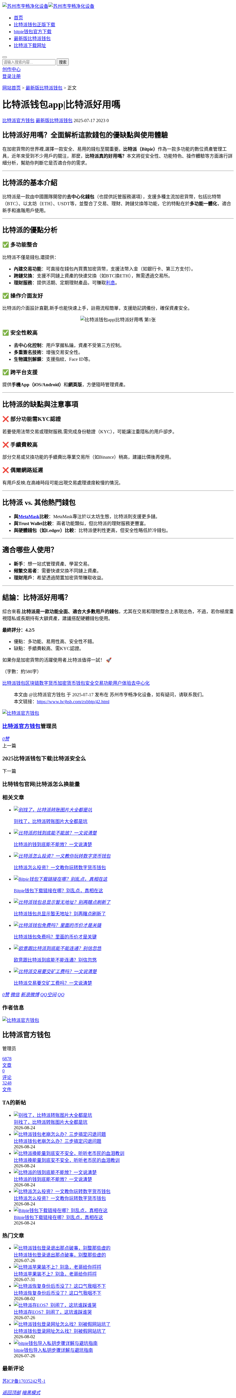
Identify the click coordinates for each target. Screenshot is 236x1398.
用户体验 (122, 683)
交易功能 (103, 683)
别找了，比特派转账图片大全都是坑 (50, 1122)
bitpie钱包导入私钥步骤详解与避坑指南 (53, 1350)
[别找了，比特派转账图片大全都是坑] (124, 1114)
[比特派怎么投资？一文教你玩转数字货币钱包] (124, 1191)
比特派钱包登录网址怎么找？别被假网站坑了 (60, 1331)
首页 (18, 17)
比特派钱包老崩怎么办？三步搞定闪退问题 (57, 1141)
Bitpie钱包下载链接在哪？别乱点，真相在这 (58, 1217)
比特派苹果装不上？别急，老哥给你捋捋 (55, 1274)
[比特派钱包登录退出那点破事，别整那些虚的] (124, 1247)
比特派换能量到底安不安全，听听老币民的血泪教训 (67, 1160)
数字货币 (48, 683)
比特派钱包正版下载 (34, 24)
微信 (15, 994)
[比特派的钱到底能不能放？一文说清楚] (124, 1172)
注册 (16, 76)
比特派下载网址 (30, 45)
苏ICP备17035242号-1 (23, 1381)
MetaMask (28, 516)
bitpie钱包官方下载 (33, 31)
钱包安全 (85, 683)
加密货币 (67, 683)
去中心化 (140, 683)
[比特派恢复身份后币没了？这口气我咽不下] (124, 1285)
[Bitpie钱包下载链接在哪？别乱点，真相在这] (124, 1210)
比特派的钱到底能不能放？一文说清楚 (53, 1179)
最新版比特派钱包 (32, 38)
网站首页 (11, 87)
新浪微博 (30, 994)
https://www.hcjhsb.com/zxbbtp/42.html (73, 701)
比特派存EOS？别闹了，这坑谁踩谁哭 (53, 1312)
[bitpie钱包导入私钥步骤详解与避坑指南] (124, 1342)
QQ (61, 994)
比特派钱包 (13, 683)
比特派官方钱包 (18, 120)
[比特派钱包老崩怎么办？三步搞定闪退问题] (124, 1133)
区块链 (32, 683)
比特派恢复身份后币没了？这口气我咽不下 (57, 1293)
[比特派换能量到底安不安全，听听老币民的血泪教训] (124, 1152)
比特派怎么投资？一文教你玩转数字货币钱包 (60, 1198)
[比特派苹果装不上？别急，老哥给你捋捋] (124, 1266)
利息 (110, 282)
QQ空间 (48, 994)
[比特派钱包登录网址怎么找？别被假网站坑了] (124, 1323)
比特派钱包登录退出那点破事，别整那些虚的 (60, 1255)
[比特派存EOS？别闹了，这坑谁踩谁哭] (124, 1304)
